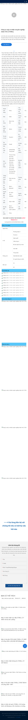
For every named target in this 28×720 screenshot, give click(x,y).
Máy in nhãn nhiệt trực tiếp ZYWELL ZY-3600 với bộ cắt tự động (12, 618)
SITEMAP (18, 717)
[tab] (14, 50)
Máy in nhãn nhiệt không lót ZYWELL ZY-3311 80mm (13, 662)
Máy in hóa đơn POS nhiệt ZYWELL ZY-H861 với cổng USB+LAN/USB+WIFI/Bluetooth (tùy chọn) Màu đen (14, 640)
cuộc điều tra (6, 44)
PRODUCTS (17, 598)
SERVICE (24, 598)
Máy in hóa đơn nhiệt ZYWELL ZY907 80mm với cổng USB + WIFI (14, 683)
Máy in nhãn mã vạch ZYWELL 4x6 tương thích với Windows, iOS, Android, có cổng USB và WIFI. (13, 705)
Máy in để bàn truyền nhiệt (8, 598)
